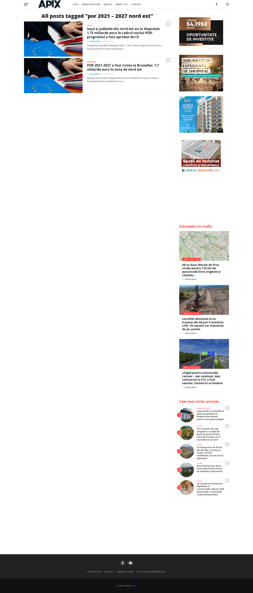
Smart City (122, 4)
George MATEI (190, 279)
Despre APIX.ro (95, 571)
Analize (108, 4)
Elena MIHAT (95, 41)
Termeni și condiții (125, 571)
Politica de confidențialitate (151, 571)
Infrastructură (91, 4)
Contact (136, 4)
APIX (133, 586)
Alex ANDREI (95, 74)
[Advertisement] (204, 199)
